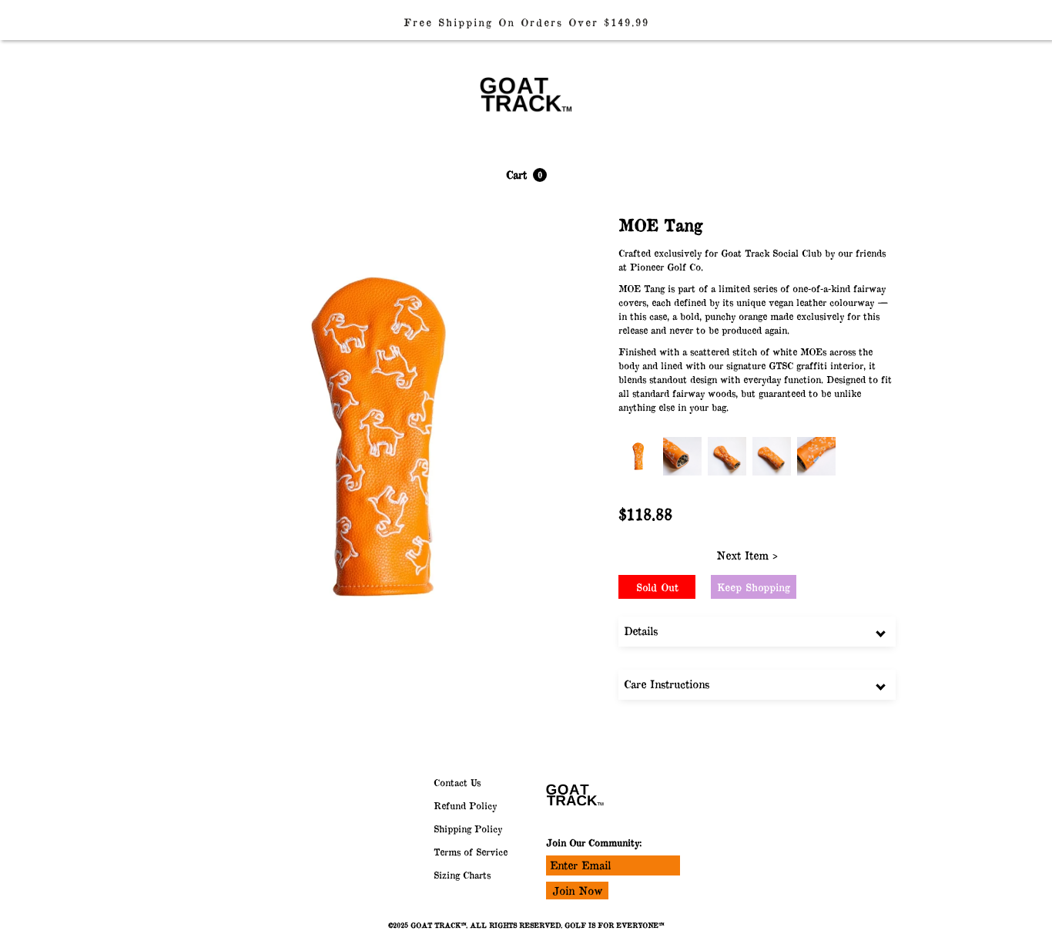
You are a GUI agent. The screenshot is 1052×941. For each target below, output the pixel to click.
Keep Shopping (753, 587)
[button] (526, 175)
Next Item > (747, 555)
